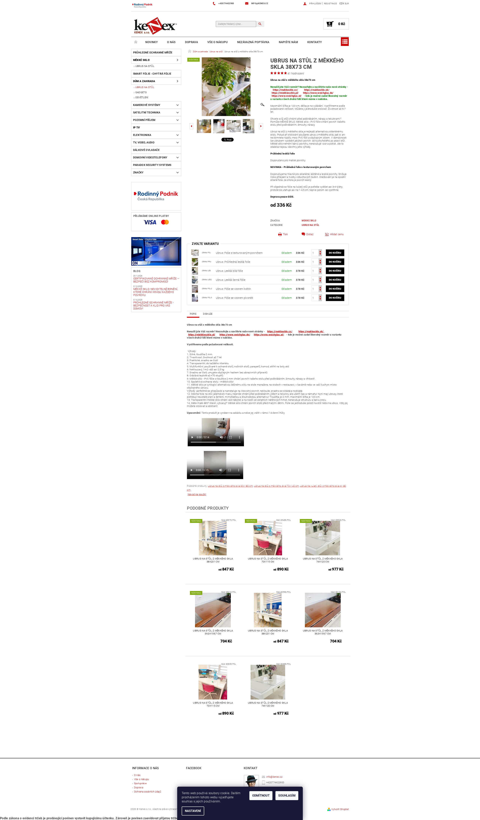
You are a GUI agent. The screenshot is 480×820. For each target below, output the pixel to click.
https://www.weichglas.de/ (318, 92)
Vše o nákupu (217, 42)
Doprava (191, 42)
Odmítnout (261, 795)
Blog (136, 271)
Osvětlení (141, 97)
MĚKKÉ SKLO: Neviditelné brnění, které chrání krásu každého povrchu (155, 292)
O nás (171, 42)
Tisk (285, 234)
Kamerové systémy (146, 104)
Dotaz (310, 234)
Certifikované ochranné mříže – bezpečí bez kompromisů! (156, 280)
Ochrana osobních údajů (147, 791)
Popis (193, 314)
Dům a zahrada (144, 81)
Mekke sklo (309, 220)
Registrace (330, 3)
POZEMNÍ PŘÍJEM (144, 119)
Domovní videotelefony (150, 157)
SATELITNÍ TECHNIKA (146, 112)
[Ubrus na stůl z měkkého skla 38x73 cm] (195, 270)
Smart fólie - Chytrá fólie (152, 73)
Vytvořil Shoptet (340, 809)
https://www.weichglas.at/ (287, 95)
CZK (341, 3)
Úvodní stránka (136, 42)
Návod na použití (197, 494)
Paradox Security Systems (152, 164)
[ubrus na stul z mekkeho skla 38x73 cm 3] (195, 252)
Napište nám (288, 42)
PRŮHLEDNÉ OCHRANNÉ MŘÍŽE (152, 52)
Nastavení (193, 811)
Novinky (151, 42)
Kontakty (314, 42)
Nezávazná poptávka (253, 42)
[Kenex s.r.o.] (155, 25)
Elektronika (142, 134)
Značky (138, 172)
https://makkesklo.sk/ (317, 89)
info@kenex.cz (274, 776)
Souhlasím (287, 795)
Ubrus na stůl (144, 66)
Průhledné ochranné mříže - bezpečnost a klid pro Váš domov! (153, 305)
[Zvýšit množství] (320, 251)
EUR (347, 3)
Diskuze (207, 314)
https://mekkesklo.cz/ (285, 89)
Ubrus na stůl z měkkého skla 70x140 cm (276, 486)
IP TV (136, 127)
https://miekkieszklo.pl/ (285, 92)
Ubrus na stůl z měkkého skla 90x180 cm (230, 486)
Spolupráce (140, 783)
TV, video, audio (143, 142)
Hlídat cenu (337, 234)
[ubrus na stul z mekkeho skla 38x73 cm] (195, 261)
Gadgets (141, 92)
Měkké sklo (141, 59)
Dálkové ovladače (146, 149)
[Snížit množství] (320, 254)
